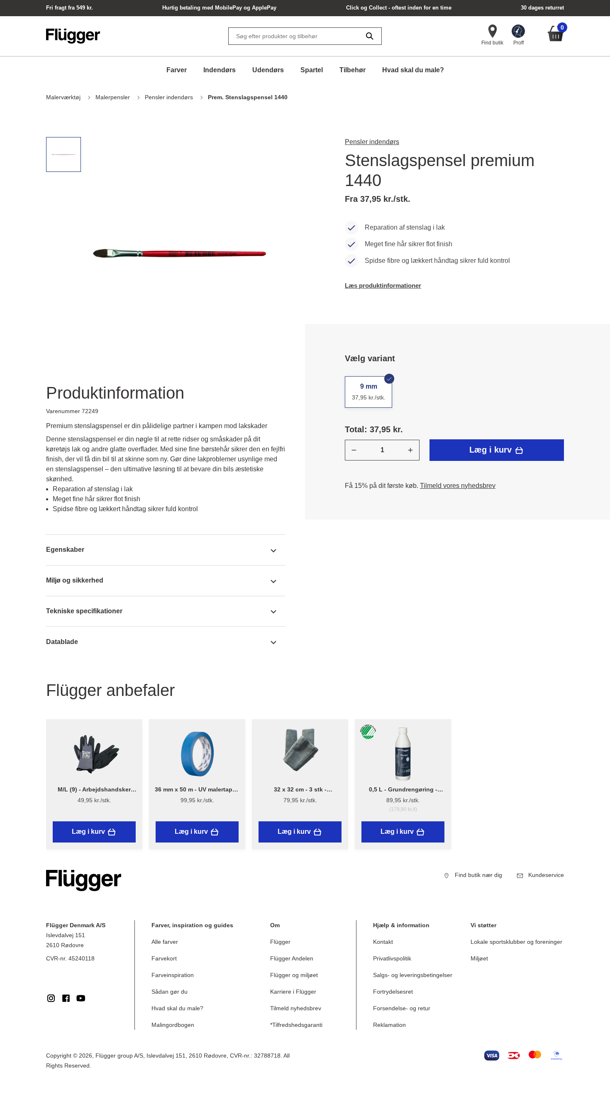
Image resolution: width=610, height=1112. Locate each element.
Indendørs (219, 69)
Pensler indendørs (372, 141)
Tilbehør (352, 69)
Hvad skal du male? (413, 69)
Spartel (311, 69)
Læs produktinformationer (383, 285)
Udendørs (268, 69)
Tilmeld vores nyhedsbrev (457, 485)
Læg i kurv (491, 449)
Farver (176, 69)
